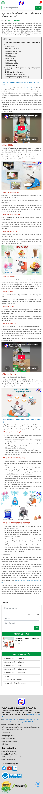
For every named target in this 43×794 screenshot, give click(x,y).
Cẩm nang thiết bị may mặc (14, 659)
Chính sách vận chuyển (9, 741)
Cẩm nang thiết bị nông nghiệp (15, 669)
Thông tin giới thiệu (8, 736)
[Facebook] (4, 768)
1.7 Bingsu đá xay (10, 61)
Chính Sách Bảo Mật (8, 760)
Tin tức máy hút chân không (15, 683)
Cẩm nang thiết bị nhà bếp (14, 666)
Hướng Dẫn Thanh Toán (9, 754)
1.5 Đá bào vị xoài (10, 56)
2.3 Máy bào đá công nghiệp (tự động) (17, 77)
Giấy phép (5, 744)
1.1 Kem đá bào (10, 46)
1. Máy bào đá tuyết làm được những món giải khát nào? (22, 43)
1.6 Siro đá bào (9, 58)
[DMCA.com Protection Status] (19, 786)
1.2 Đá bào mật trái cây (12, 49)
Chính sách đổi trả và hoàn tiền (12, 757)
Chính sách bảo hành (8, 738)
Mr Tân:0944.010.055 (10, 719)
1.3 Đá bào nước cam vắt (13, 51)
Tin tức (6, 676)
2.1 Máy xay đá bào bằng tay (14, 72)
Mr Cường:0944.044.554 (24, 722)
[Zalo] (14, 768)
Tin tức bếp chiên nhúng (13, 680)
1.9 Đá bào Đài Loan (11, 65)
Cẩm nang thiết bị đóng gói (14, 673)
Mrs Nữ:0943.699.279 (27, 719)
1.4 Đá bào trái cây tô (11, 53)
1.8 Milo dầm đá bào (11, 63)
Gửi (36, 628)
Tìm (39, 8)
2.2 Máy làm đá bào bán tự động (15, 74)
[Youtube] (9, 768)
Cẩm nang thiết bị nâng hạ (14, 662)
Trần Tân (17, 20)
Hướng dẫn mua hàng (9, 751)
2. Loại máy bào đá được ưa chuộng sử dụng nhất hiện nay (22, 69)
